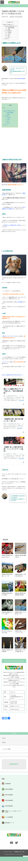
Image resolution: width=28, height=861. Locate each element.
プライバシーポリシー (8, 851)
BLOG (11, 17)
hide (12, 22)
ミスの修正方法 (8, 30)
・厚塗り (8, 29)
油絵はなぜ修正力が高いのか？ (10, 26)
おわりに (6, 38)
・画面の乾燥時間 (9, 27)
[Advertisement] (14, 143)
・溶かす (8, 37)
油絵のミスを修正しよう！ (8, 24)
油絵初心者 (18, 17)
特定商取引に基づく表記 (19, 851)
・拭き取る (8, 32)
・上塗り (8, 34)
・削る (7, 35)
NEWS (4, 742)
